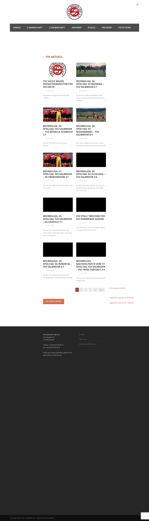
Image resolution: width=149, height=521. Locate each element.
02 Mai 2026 (50, 181)
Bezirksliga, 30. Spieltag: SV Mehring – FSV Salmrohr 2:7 (90, 84)
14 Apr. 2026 (83, 223)
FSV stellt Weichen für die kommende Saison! (90, 218)
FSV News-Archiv (53, 301)
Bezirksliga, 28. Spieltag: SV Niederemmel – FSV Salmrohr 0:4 (87, 130)
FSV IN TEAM (124, 27)
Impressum (83, 339)
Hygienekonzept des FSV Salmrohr (121, 303)
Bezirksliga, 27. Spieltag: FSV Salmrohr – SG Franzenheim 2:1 (57, 174)
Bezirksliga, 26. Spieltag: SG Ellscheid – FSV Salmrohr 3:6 (90, 174)
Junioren (76, 27)
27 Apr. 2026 (83, 181)
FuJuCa (91, 27)
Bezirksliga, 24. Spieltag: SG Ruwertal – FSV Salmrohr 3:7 (57, 264)
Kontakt (82, 334)
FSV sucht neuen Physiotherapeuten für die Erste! (58, 84)
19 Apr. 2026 (50, 225)
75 (95, 290)
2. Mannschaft (57, 27)
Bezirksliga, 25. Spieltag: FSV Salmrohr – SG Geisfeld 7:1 (57, 219)
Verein (16, 27)
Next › (102, 290)
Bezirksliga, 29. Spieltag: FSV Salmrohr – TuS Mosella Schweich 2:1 (58, 130)
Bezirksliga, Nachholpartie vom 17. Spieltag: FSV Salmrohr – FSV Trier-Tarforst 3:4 (90, 265)
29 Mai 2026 (83, 91)
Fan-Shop (107, 27)
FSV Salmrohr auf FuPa (117, 288)
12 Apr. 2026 (50, 270)
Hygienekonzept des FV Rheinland (121, 298)
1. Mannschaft (35, 27)
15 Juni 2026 (50, 91)
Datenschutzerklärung (87, 344)
